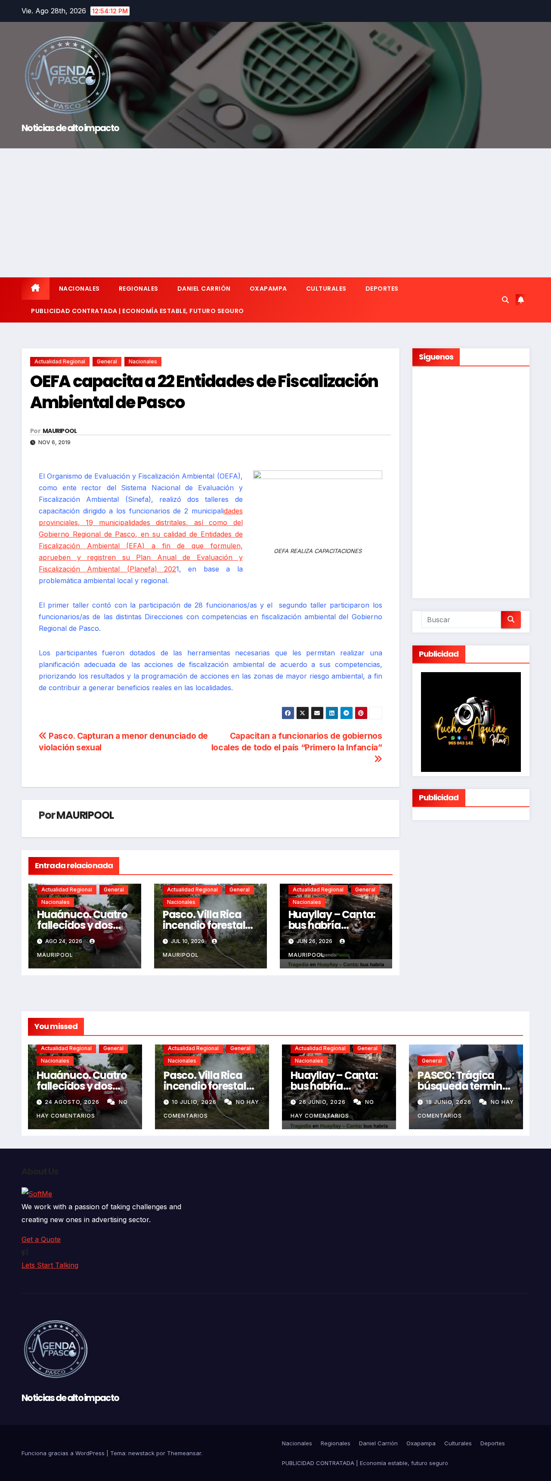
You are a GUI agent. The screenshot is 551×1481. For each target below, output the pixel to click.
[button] (505, 299)
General (107, 361)
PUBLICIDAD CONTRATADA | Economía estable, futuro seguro (137, 311)
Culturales (326, 288)
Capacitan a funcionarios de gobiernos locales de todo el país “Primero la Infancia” (296, 742)
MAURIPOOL (60, 431)
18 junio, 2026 (449, 1102)
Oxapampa (268, 288)
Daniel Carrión (204, 288)
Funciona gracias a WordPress (64, 1453)
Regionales (138, 288)
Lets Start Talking (50, 1265)
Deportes (382, 288)
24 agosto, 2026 (73, 1102)
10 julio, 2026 (195, 1102)
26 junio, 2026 (323, 1102)
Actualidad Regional (59, 361)
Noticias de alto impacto (70, 128)
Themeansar (184, 1453)
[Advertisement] (275, 213)
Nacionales (79, 288)
